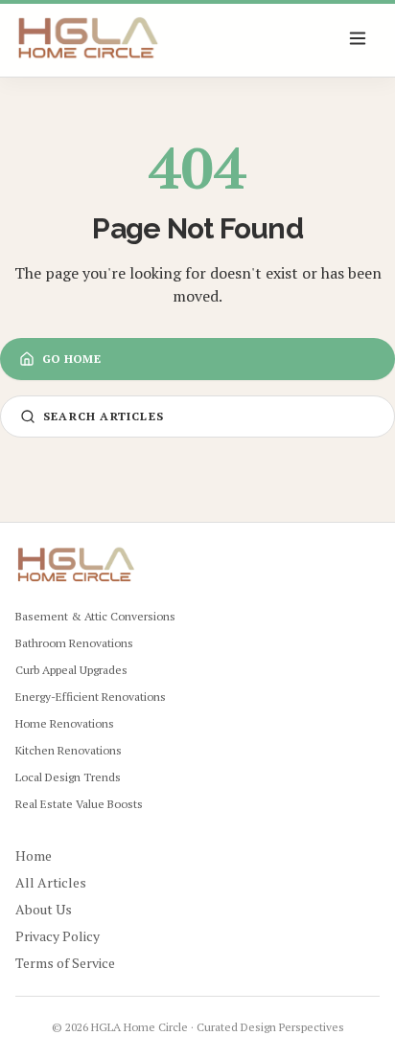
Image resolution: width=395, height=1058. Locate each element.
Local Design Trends (68, 777)
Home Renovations (64, 723)
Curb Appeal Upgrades (71, 670)
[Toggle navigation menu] (358, 38)
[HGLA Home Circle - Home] (87, 38)
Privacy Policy (57, 936)
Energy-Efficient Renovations (90, 696)
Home (33, 855)
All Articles (50, 882)
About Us (43, 909)
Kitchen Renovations (68, 750)
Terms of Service (65, 963)
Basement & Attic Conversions (95, 616)
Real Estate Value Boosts (79, 804)
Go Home (71, 358)
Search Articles (103, 416)
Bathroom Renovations (74, 643)
